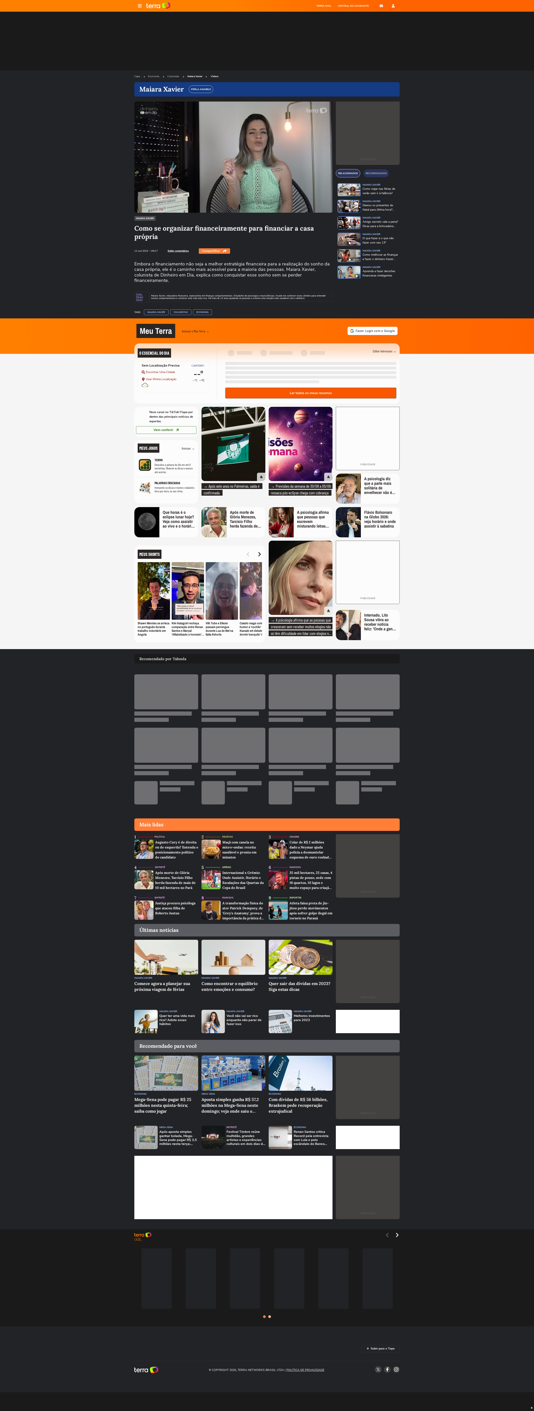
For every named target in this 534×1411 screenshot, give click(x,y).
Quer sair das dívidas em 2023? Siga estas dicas (299, 986)
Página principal (158, 6)
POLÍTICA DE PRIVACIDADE (305, 1370)
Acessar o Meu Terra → (195, 331)
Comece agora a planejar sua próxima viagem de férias (162, 986)
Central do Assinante (353, 6)
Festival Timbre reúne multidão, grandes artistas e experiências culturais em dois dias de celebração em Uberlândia (246, 1138)
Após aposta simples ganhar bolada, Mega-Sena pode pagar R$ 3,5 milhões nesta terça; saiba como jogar (178, 1138)
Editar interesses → (384, 351)
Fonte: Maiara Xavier (139, 297)
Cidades (294, 836)
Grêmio (226, 867)
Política (159, 836)
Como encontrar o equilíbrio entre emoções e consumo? (230, 986)
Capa (137, 76)
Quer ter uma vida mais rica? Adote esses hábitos (177, 1020)
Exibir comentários (178, 251)
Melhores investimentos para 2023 (312, 1018)
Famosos (295, 867)
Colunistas (173, 76)
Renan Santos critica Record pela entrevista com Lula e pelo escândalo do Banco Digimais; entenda (311, 1138)
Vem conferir (163, 430)
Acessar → (188, 448)
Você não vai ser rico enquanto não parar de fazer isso (244, 1020)
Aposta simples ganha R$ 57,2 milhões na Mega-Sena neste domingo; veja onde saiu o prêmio (230, 1105)
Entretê (160, 867)
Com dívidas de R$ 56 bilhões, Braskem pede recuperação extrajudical (298, 1105)
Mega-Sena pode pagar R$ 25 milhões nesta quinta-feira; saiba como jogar (162, 1105)
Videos (215, 76)
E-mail (381, 6)
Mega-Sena (208, 1094)
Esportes (295, 897)
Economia (154, 76)
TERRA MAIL (323, 6)
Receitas (227, 836)
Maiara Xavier (195, 76)
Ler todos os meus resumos (311, 393)
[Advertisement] (368, 1021)
